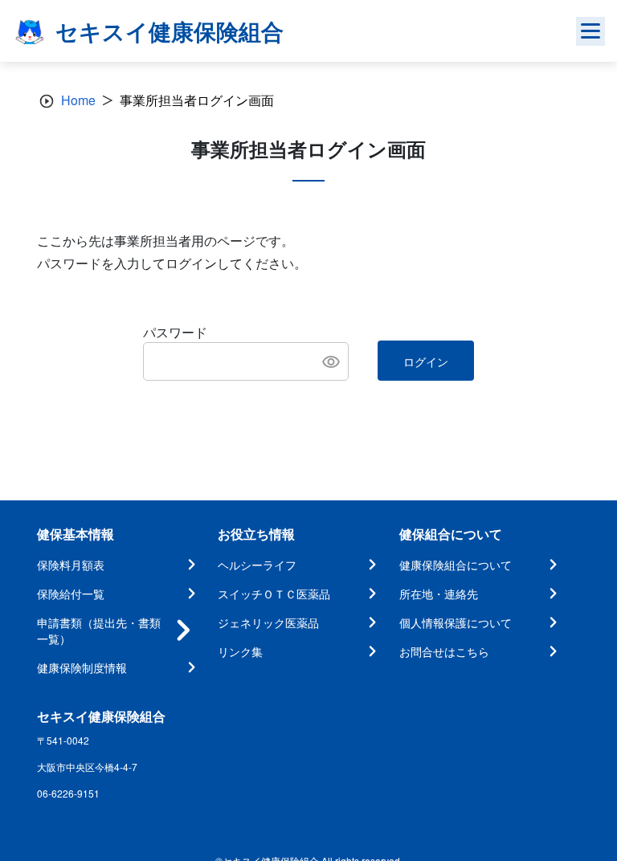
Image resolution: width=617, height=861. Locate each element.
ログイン (425, 361)
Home (78, 100)
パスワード (175, 332)
